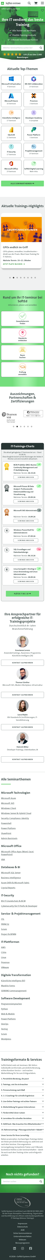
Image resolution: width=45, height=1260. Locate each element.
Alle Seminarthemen (21, 183)
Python (4, 1008)
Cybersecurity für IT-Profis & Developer (19, 906)
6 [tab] (28, 278)
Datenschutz (22, 1226)
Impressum (22, 1223)
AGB (22, 1230)
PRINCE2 (5, 924)
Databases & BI (10, 867)
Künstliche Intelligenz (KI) (13, 980)
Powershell (6, 823)
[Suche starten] (41, 48)
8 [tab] (35, 278)
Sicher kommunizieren (22, 1233)
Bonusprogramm (22, 1243)
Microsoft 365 (7, 803)
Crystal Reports (8, 887)
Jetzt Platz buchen (12, 264)
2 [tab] (13, 278)
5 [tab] (24, 278)
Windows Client (8, 808)
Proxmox (5, 962)
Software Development (15, 998)
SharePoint (6, 833)
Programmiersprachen (11, 1003)
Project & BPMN (8, 934)
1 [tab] (10, 278)
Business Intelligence (11, 877)
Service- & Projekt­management (20, 914)
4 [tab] (21, 278)
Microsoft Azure (8, 798)
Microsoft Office (11, 846)
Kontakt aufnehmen (22, 663)
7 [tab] (31, 278)
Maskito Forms (8, 985)
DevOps (4, 1023)
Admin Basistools (9, 838)
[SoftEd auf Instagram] (23, 1248)
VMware (5, 967)
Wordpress (6, 1039)
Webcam (22, 1239)
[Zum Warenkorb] (35, 3)
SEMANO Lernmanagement (14, 990)
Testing (4, 1028)
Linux (3, 957)
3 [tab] (17, 278)
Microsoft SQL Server (11, 872)
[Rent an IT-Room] (21, 227)
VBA (3, 859)
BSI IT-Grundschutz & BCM (13, 901)
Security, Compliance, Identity (15, 818)
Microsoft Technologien (15, 793)
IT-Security (7, 895)
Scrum (4, 929)
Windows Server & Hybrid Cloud (16, 813)
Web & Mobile (8, 1013)
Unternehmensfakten (22, 1236)
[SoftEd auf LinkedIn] (15, 1248)
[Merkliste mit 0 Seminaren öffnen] (42, 10)
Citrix (3, 952)
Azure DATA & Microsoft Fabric (15, 882)
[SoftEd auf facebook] (30, 1248)
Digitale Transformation (16, 975)
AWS (3, 947)
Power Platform (8, 828)
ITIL (2, 919)
